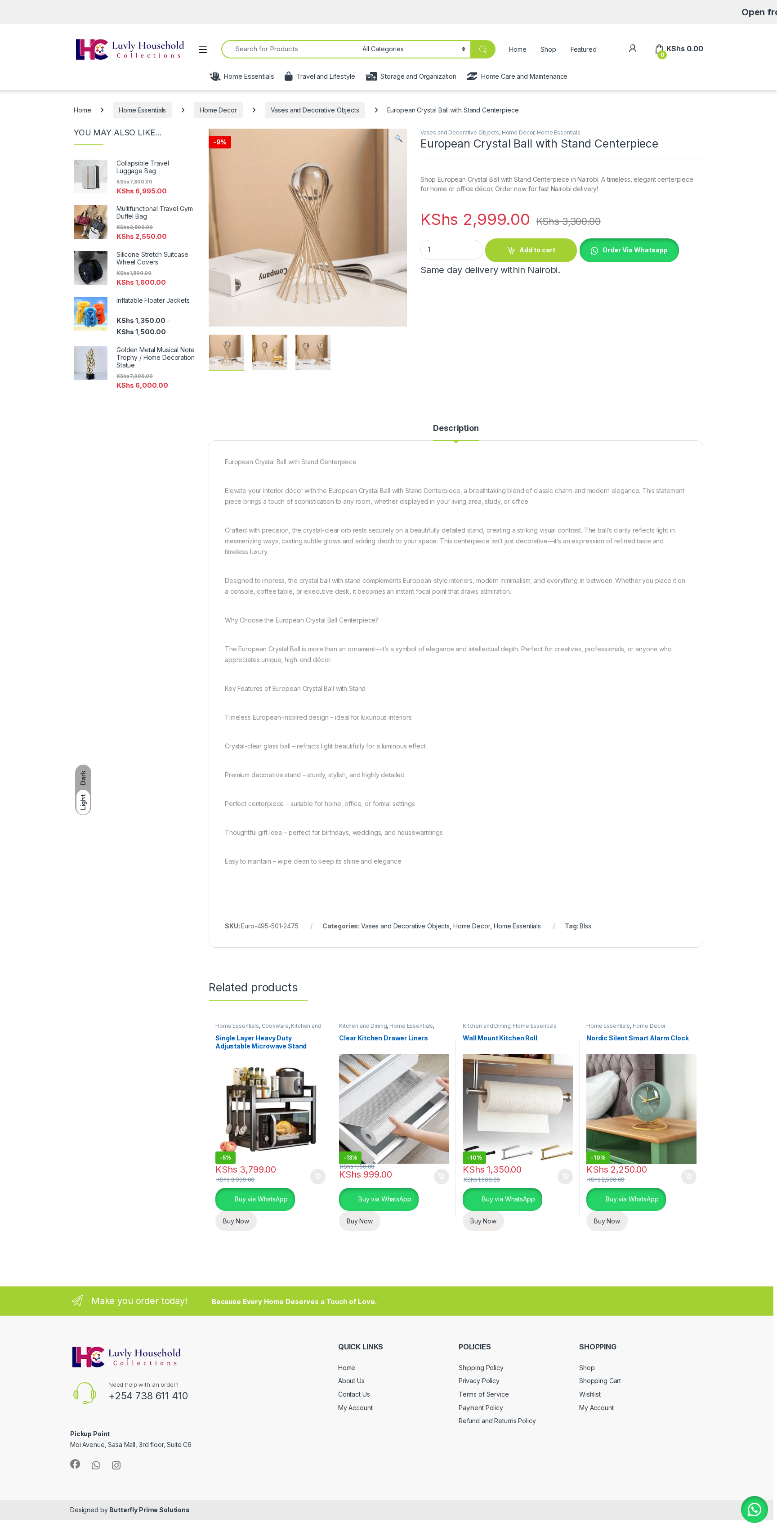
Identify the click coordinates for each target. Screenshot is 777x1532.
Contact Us (354, 1394)
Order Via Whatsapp (635, 250)
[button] (398, 138)
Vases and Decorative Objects (315, 110)
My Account (355, 1407)
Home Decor (218, 110)
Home (517, 49)
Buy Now (236, 1221)
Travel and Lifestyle (325, 76)
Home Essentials (249, 76)
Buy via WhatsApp (260, 1199)
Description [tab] (455, 428)
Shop (548, 49)
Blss (585, 926)
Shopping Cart (600, 1380)
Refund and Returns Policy (497, 1420)
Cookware (275, 1025)
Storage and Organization (418, 76)
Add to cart (537, 250)
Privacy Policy (479, 1380)
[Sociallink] (75, 1464)
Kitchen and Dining (363, 1025)
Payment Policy (481, 1407)
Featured (584, 49)
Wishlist (590, 1394)
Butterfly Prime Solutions (149, 1510)
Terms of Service (484, 1394)
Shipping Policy (481, 1367)
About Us (351, 1380)
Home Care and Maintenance (524, 76)
